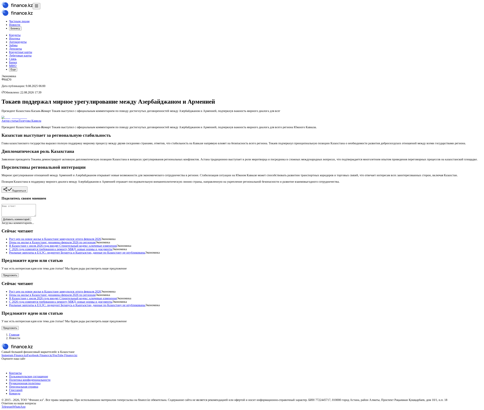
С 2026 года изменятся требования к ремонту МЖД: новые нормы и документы (60, 249)
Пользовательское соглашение (28, 376)
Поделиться (19, 190)
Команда (14, 393)
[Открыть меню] (36, 6)
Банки (13, 62)
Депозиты (15, 48)
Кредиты (15, 35)
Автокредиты (18, 41)
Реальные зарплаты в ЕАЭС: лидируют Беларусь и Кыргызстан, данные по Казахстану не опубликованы (77, 252)
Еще (13, 69)
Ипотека (14, 38)
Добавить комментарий (16, 219)
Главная (14, 334)
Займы (13, 45)
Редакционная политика (24, 383)
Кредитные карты (20, 52)
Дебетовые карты (20, 55)
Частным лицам (19, 21)
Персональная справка (23, 386)
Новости (14, 24)
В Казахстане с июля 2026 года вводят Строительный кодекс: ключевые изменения (63, 245)
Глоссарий (15, 390)
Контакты (15, 373)
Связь (12, 59)
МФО (12, 65)
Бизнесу (15, 28)
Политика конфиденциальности (29, 379)
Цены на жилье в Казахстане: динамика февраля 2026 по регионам (52, 242)
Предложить (10, 275)
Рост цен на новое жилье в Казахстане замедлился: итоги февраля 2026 (55, 239)
